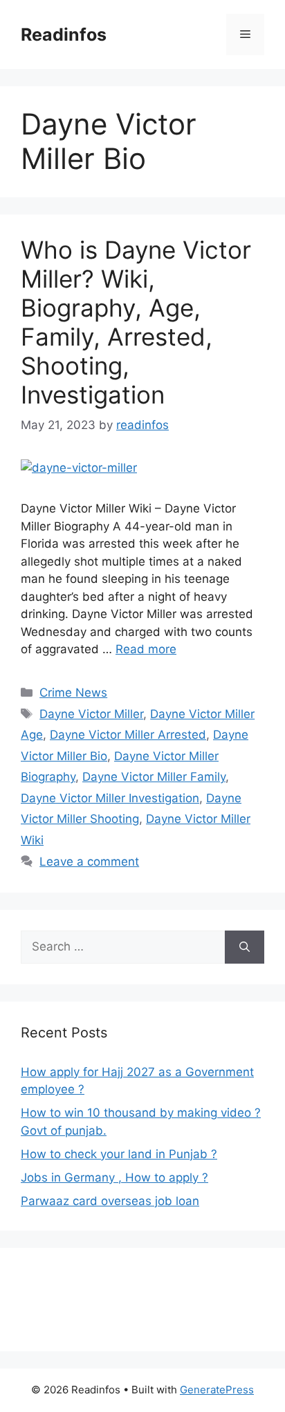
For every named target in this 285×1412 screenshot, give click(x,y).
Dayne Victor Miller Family (154, 777)
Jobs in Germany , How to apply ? (114, 1177)
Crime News (73, 692)
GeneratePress (217, 1389)
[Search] (244, 947)
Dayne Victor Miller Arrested (128, 735)
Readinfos (64, 34)
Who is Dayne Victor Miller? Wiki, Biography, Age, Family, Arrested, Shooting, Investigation (136, 322)
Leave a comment (89, 861)
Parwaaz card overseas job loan (110, 1201)
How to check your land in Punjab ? (119, 1154)
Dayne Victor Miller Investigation (110, 798)
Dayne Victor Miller (91, 714)
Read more (146, 649)
